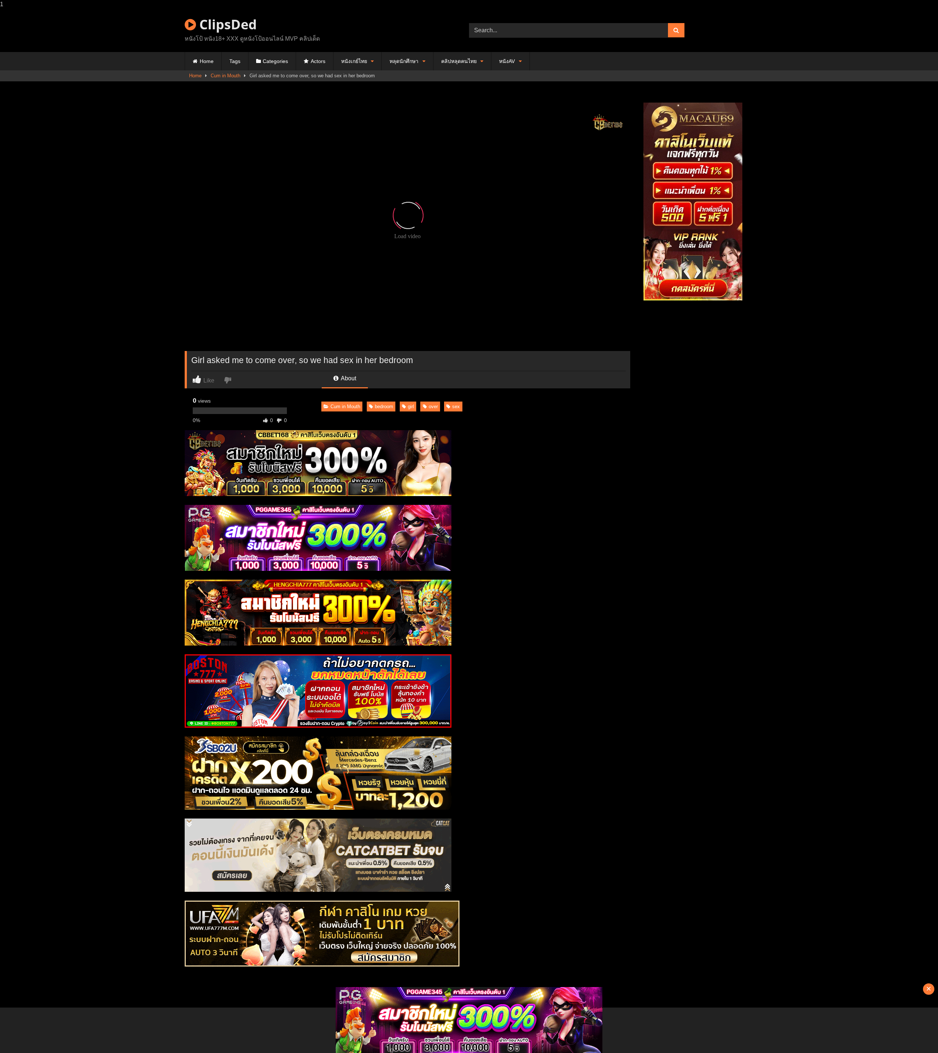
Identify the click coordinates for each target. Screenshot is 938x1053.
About (348, 378)
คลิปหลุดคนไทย (459, 61)
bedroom (384, 406)
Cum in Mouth (225, 75)
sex (456, 406)
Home (207, 61)
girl (411, 406)
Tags (234, 61)
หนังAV (507, 61)
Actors (318, 61)
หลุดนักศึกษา (403, 61)
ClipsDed (226, 24)
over (433, 406)
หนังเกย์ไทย (354, 61)
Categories (275, 61)
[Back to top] (915, 1032)
